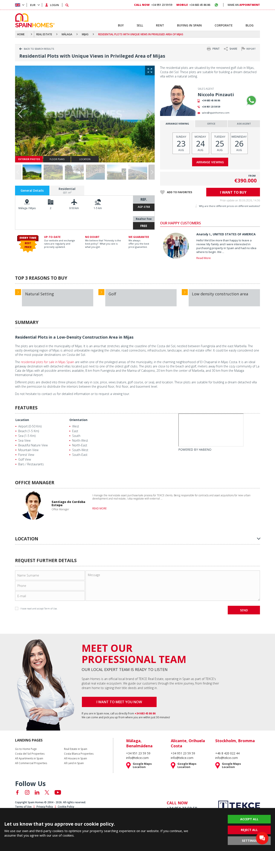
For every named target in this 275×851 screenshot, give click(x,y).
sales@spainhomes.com (215, 112)
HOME (20, 34)
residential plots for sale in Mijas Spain (47, 362)
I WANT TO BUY (233, 192)
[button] (152, 172)
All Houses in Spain (75, 758)
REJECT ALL (249, 830)
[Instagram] (27, 792)
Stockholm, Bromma (235, 740)
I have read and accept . (38, 608)
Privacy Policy (45, 806)
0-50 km (74, 208)
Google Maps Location (142, 765)
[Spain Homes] (34, 20)
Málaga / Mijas (27, 208)
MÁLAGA (67, 34)
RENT (160, 25)
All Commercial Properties (31, 763)
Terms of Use (23, 806)
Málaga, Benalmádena (139, 743)
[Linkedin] (37, 792)
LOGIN (54, 5)
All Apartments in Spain (29, 758)
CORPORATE (224, 25)
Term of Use (50, 608)
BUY (121, 25)
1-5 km (98, 208)
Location (22, 420)
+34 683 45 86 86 (211, 100)
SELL (140, 25)
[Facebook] (17, 792)
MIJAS (85, 34)
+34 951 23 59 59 (211, 106)
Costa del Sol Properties (29, 753)
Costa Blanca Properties (78, 753)
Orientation (78, 420)
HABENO (205, 449)
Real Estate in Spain (75, 749)
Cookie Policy (66, 806)
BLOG (250, 25)
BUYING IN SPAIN (189, 25)
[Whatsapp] (251, 100)
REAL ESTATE (44, 34)
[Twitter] (47, 792)
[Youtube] (58, 792)
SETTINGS (249, 841)
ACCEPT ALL (249, 819)
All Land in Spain (74, 763)
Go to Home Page (26, 749)
